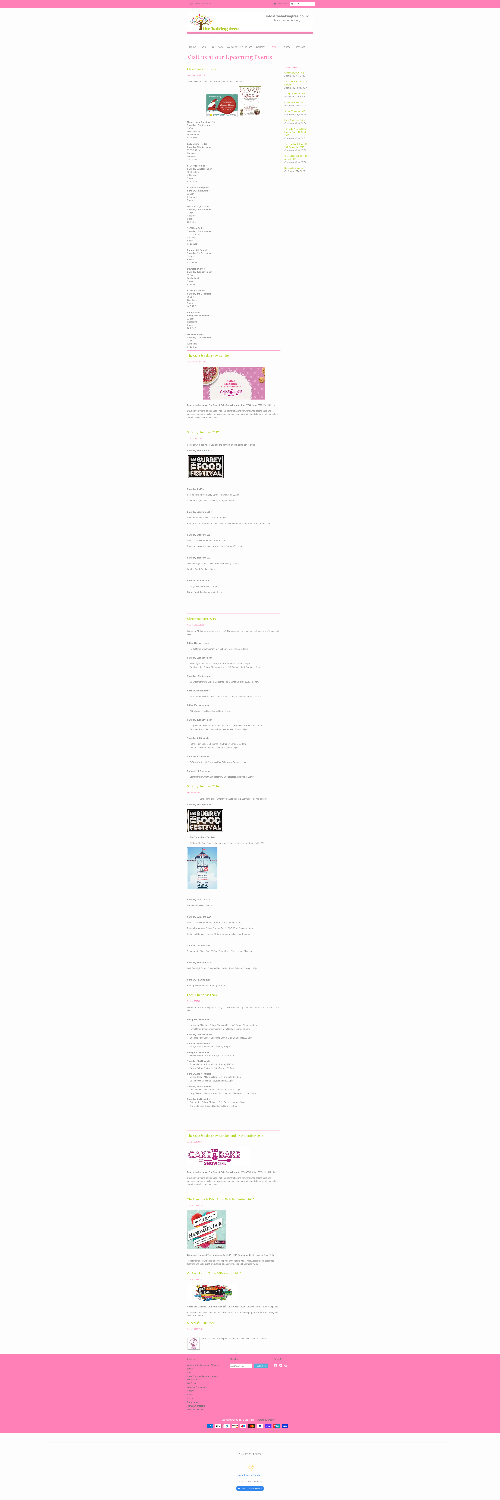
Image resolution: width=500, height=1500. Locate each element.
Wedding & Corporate (239, 46)
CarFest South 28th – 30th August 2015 (214, 1273)
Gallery (260, 46)
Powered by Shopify (265, 1420)
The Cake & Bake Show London (208, 356)
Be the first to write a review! (250, 1488)
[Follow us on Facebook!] (276, 1366)
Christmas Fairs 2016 (201, 619)
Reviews (300, 46)
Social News (193, 1402)
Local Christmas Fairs (202, 995)
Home (192, 46)
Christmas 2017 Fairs (201, 69)
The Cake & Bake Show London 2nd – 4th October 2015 (225, 1136)
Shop (203, 46)
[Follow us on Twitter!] (281, 1366)
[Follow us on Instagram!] (286, 1366)
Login (190, 4)
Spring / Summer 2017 (203, 432)
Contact (286, 46)
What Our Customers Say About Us (203, 1365)
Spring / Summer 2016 (203, 786)
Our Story (217, 46)
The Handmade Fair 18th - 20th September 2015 (220, 1199)
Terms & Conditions (196, 1406)
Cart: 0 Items (282, 4)
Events (275, 46)
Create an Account (203, 4)
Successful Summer (200, 1323)
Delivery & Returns (196, 1410)
